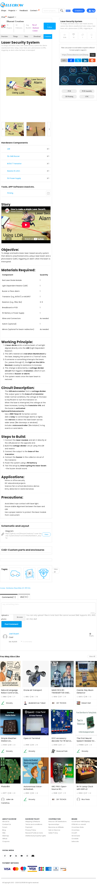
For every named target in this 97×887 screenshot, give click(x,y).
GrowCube (76, 836)
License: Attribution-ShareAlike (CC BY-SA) (15, 588)
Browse (20, 617)
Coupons (5, 841)
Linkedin (16, 855)
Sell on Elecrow (54, 830)
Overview (4, 36)
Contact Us (6, 824)
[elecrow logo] (12, 4)
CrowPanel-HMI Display (81, 821)
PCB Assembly (87, 91)
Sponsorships (53, 824)
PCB (69, 91)
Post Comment (11, 624)
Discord (32, 855)
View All (92, 656)
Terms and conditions (33, 824)
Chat (3, 17)
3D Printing (69, 96)
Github (4, 838)
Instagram (27, 855)
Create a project (78, 11)
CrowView (76, 830)
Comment (48, 36)
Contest (33, 10)
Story (26, 36)
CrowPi (74, 833)
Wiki (3, 833)
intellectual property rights (35, 836)
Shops (3, 10)
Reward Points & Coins (34, 833)
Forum (4, 827)
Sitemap (5, 836)
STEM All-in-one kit (79, 824)
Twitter (10, 855)
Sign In (92, 11)
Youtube (21, 855)
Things (15, 36)
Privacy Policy (30, 830)
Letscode (75, 841)
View (46, 534)
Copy (92, 55)
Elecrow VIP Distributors (57, 821)
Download (37, 36)
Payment (28, 827)
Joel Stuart (14, 633)
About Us (5, 821)
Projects (12, 10)
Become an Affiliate (56, 827)
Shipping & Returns (32, 821)
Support (11, 17)
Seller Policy (53, 833)
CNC (87, 96)
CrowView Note (78, 827)
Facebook (5, 855)
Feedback (24, 10)
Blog (4, 830)
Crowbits (75, 838)
